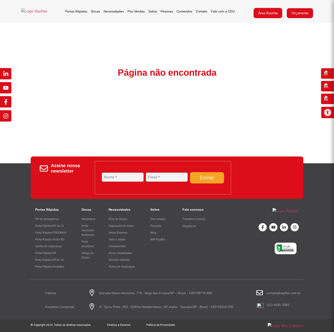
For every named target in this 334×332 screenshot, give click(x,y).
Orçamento (300, 13)
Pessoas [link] (155, 225)
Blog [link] (153, 232)
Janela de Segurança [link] (48, 246)
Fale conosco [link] (193, 209)
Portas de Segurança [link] (122, 266)
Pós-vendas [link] (157, 219)
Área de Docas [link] (118, 219)
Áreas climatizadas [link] (120, 253)
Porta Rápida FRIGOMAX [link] (51, 232)
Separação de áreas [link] (121, 225)
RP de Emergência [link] (47, 219)
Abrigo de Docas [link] (88, 255)
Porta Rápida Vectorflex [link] (49, 266)
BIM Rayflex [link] (157, 239)
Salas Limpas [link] (117, 239)
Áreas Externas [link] (118, 232)
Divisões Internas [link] (119, 259)
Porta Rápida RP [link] (45, 253)
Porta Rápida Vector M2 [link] (50, 239)
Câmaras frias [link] (117, 246)
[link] (327, 112)
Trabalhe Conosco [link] (193, 219)
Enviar (207, 178)
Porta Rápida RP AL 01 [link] (49, 259)
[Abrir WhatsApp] (322, 320)
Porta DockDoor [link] (88, 244)
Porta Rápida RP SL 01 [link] (49, 225)
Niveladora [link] (88, 219)
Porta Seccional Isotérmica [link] (88, 230)
